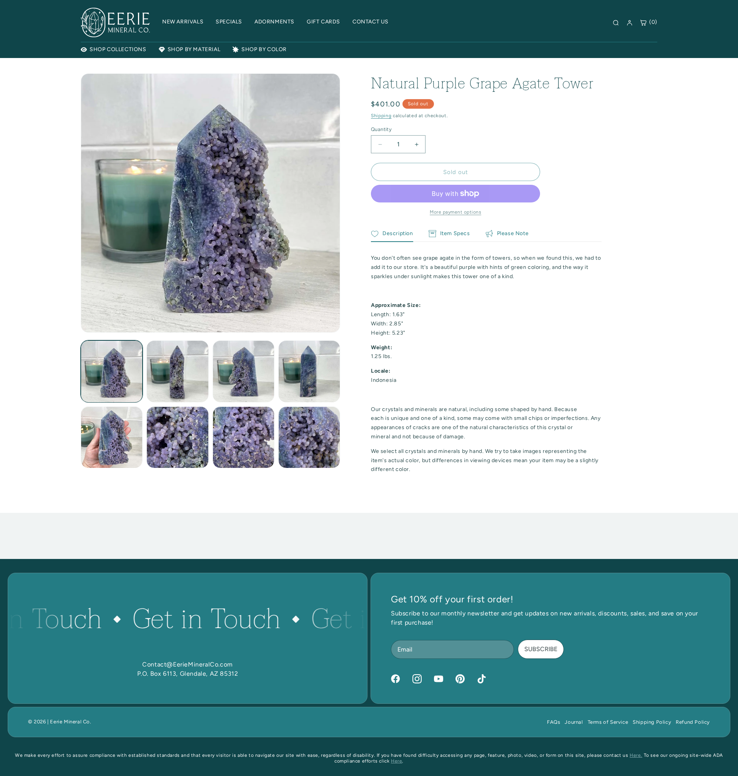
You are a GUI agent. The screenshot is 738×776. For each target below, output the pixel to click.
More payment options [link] (455, 212)
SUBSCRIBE (540, 649)
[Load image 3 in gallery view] (243, 371)
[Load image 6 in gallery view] (177, 437)
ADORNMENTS (274, 21)
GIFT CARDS (323, 21)
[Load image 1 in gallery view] (112, 371)
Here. (636, 755)
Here (396, 761)
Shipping (381, 115)
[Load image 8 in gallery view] (309, 437)
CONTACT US (370, 21)
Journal (574, 722)
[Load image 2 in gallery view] (177, 371)
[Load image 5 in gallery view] (112, 437)
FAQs (553, 722)
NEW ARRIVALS (182, 21)
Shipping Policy (652, 722)
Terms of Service (608, 722)
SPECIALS (229, 21)
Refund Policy (693, 722)
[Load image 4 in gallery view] (309, 371)
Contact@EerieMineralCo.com (187, 664)
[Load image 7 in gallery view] (243, 437)
